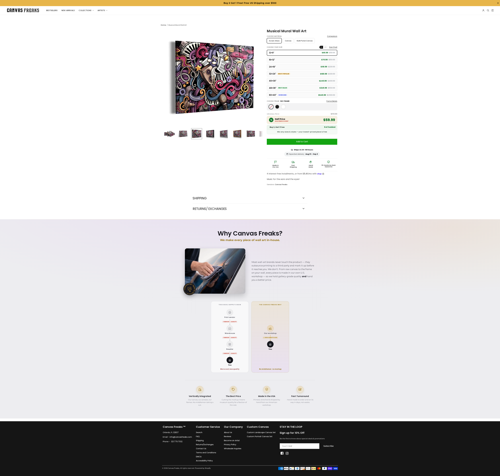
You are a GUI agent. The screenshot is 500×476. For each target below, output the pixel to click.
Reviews (227, 436)
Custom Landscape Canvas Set (261, 432)
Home (163, 25)
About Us (228, 432)
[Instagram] (287, 453)
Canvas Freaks (281, 184)
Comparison (332, 36)
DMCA (198, 456)
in (321, 47)
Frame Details (331, 101)
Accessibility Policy (204, 460)
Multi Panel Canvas (305, 41)
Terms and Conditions (206, 452)
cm (325, 47)
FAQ (198, 436)
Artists (101, 10)
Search (199, 432)
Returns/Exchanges (205, 444)
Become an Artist (232, 440)
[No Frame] (271, 106)
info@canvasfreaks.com (181, 437)
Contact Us (201, 448)
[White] (283, 106)
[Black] (277, 106)
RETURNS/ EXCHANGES (210, 208)
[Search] (488, 10)
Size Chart (333, 47)
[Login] (483, 10)
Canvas (288, 41)
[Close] (498, 3)
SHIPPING (200, 198)
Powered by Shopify (203, 468)
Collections (85, 10)
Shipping (200, 440)
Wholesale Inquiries (232, 448)
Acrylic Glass (274, 41)
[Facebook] (282, 453)
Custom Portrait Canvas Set (259, 436)
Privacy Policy (230, 444)
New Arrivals (68, 10)
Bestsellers (52, 10)
